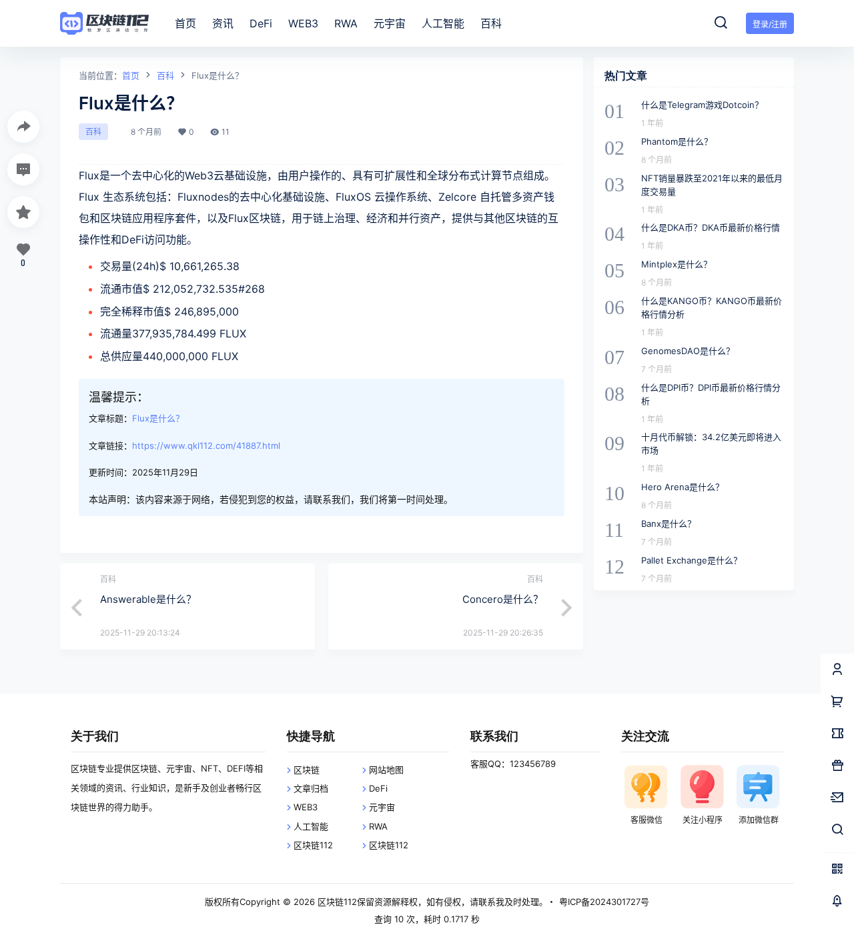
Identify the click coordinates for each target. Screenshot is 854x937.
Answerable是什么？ (148, 599)
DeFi (378, 788)
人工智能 (311, 826)
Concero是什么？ (502, 599)
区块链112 (313, 845)
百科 (165, 75)
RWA (378, 826)
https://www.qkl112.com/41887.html (206, 445)
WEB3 (306, 807)
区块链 (307, 769)
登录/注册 (770, 24)
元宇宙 (382, 807)
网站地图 (386, 769)
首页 (130, 75)
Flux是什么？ (158, 418)
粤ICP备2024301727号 (604, 901)
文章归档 (311, 788)
